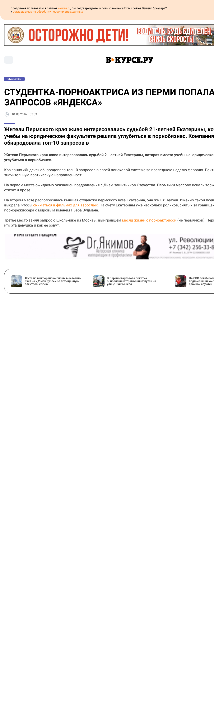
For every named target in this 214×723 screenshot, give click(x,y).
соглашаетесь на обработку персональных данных (48, 11)
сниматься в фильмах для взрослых (65, 205)
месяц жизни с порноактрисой (149, 220)
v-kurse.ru (64, 8)
